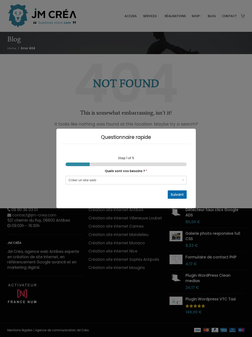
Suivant (177, 194)
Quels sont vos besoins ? (126, 171)
